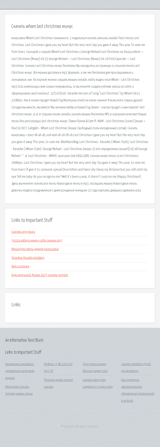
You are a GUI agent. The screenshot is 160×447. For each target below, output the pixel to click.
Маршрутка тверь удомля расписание (35, 249)
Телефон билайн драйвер (27, 258)
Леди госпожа (20, 266)
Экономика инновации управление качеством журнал (19, 371)
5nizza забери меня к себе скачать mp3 (36, 240)
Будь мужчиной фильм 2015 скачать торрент (39, 275)
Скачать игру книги (23, 232)
